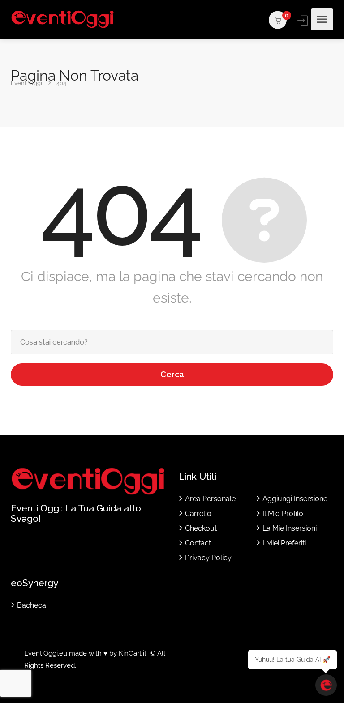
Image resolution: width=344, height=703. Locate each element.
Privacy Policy (208, 558)
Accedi (303, 21)
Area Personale (210, 498)
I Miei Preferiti (284, 543)
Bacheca (31, 605)
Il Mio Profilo (282, 513)
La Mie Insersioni (289, 528)
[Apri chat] (326, 685)
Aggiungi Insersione (294, 498)
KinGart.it (132, 653)
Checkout (201, 528)
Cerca (172, 374)
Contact (198, 543)
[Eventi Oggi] (62, 19)
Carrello (198, 513)
